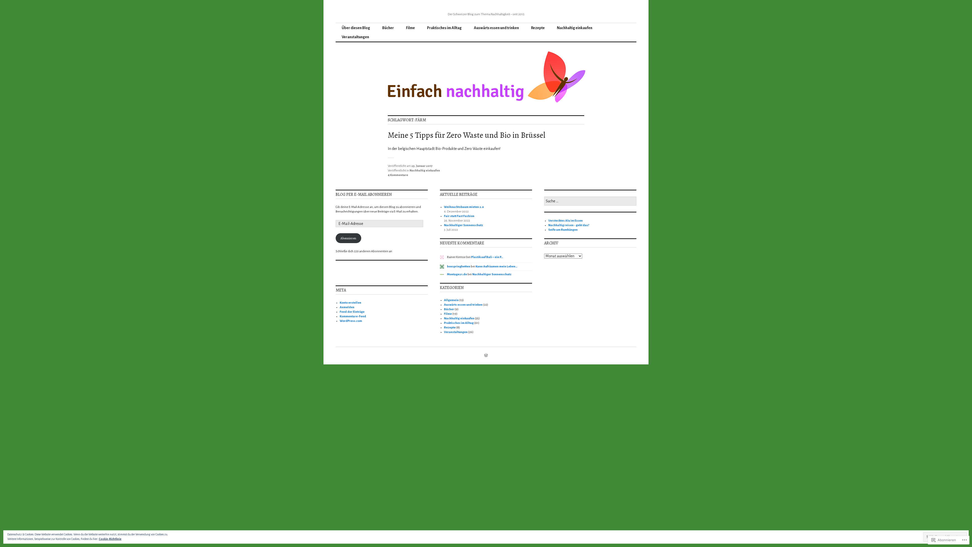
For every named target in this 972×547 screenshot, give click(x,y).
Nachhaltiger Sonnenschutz (463, 225)
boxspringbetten (458, 266)
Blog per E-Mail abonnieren (364, 194)
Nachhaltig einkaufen (574, 28)
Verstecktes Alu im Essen (565, 220)
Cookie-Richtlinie (110, 538)
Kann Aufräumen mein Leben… (496, 266)
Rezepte (538, 28)
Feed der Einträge (352, 312)
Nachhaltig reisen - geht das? (568, 225)
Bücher (388, 28)
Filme (410, 28)
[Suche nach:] (590, 201)
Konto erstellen (350, 302)
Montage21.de (457, 274)
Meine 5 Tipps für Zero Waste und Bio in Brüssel (466, 135)
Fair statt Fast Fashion (459, 216)
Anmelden (347, 307)
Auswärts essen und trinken (496, 28)
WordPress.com (351, 321)
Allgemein (451, 300)
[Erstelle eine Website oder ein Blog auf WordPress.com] (486, 356)
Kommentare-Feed (353, 316)
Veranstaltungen (355, 37)
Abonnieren (348, 238)
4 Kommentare (398, 175)
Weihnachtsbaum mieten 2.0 (464, 207)
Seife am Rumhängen (563, 229)
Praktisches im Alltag (444, 28)
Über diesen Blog (356, 28)
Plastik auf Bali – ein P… (487, 257)
